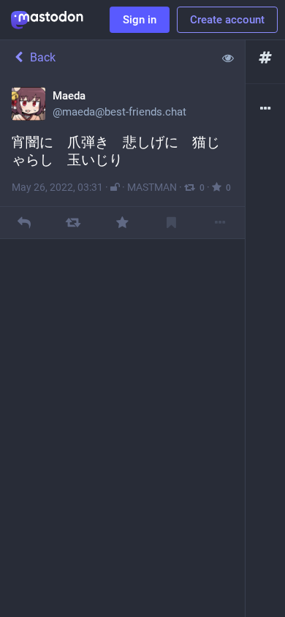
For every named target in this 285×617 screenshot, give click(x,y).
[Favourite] (122, 222)
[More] (220, 222)
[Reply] (24, 222)
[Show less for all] (228, 57)
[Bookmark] (171, 222)
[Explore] (265, 58)
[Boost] (73, 222)
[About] (265, 109)
